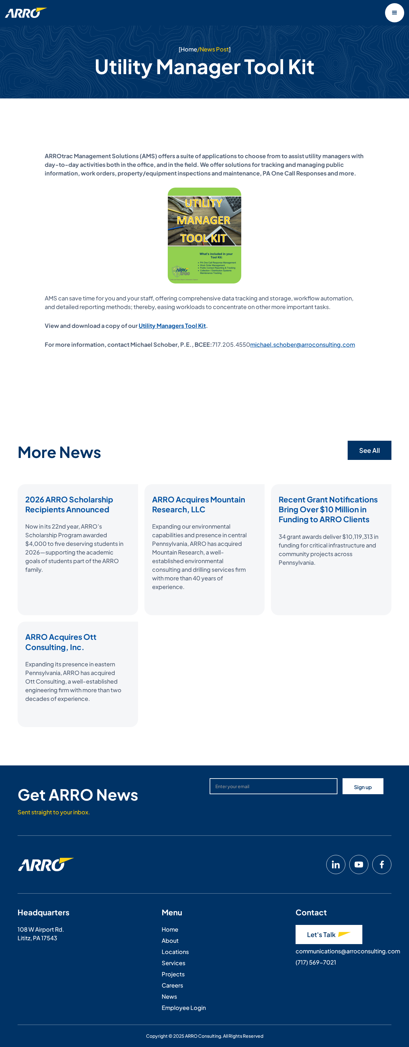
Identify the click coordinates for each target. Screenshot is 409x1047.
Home (189, 49)
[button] (394, 12)
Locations (175, 951)
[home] (26, 13)
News (169, 996)
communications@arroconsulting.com (348, 951)
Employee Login (184, 1007)
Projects (173, 974)
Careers (172, 985)
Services (173, 962)
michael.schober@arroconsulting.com (302, 344)
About (170, 940)
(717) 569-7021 (316, 962)
